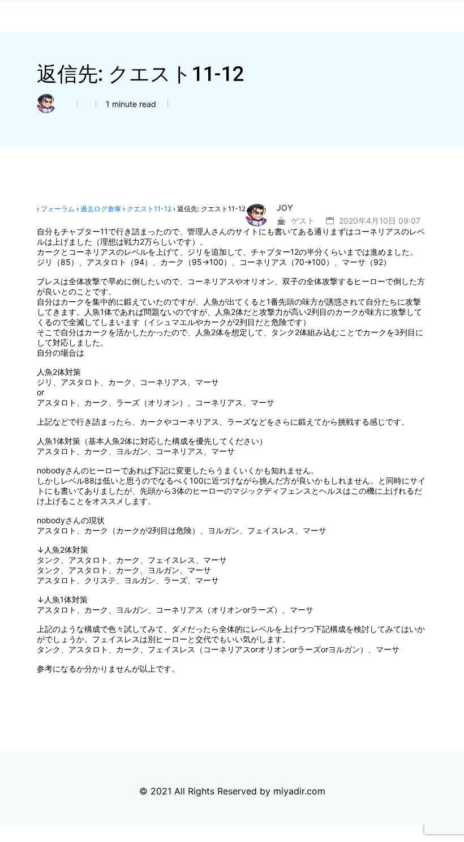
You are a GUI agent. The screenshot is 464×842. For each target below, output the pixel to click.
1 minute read (130, 104)
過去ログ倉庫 (100, 208)
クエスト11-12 (149, 208)
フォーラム (58, 208)
